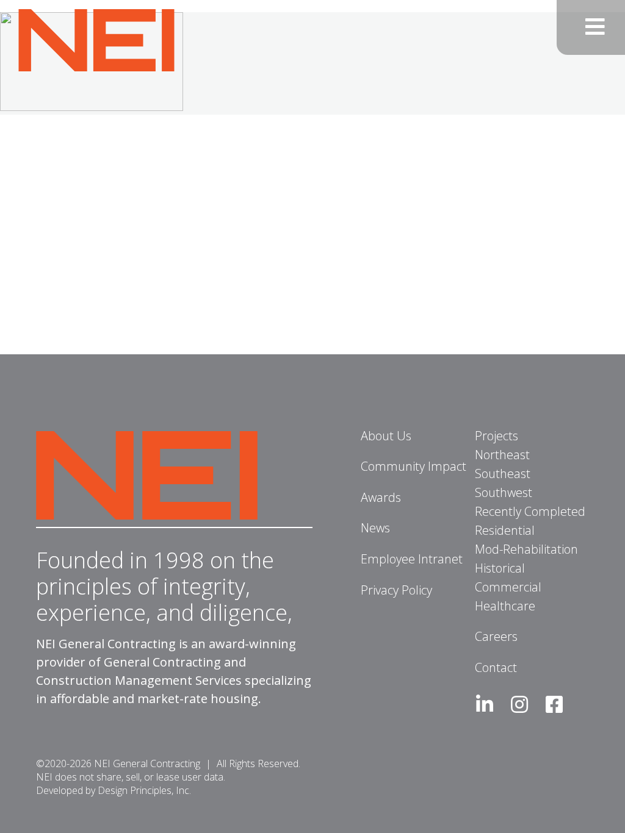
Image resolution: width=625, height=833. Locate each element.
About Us (386, 435)
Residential (505, 530)
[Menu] (591, 27)
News (375, 528)
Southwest (503, 492)
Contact (496, 667)
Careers (496, 636)
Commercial (508, 587)
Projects (496, 435)
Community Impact (413, 466)
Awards (381, 497)
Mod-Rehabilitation (526, 549)
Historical (500, 568)
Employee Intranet (412, 559)
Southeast (502, 473)
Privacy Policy (396, 590)
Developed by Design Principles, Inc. (113, 790)
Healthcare (505, 606)
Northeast (502, 454)
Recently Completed (530, 511)
